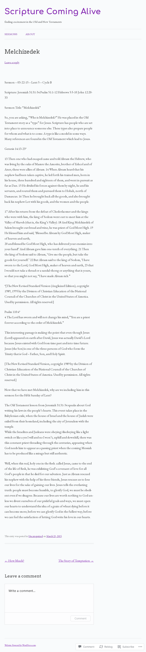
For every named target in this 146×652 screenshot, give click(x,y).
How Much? (14, 561)
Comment (80, 618)
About (30, 34)
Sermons (11, 34)
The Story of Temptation (76, 561)
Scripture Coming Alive (53, 11)
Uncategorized (36, 536)
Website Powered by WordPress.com (20, 645)
